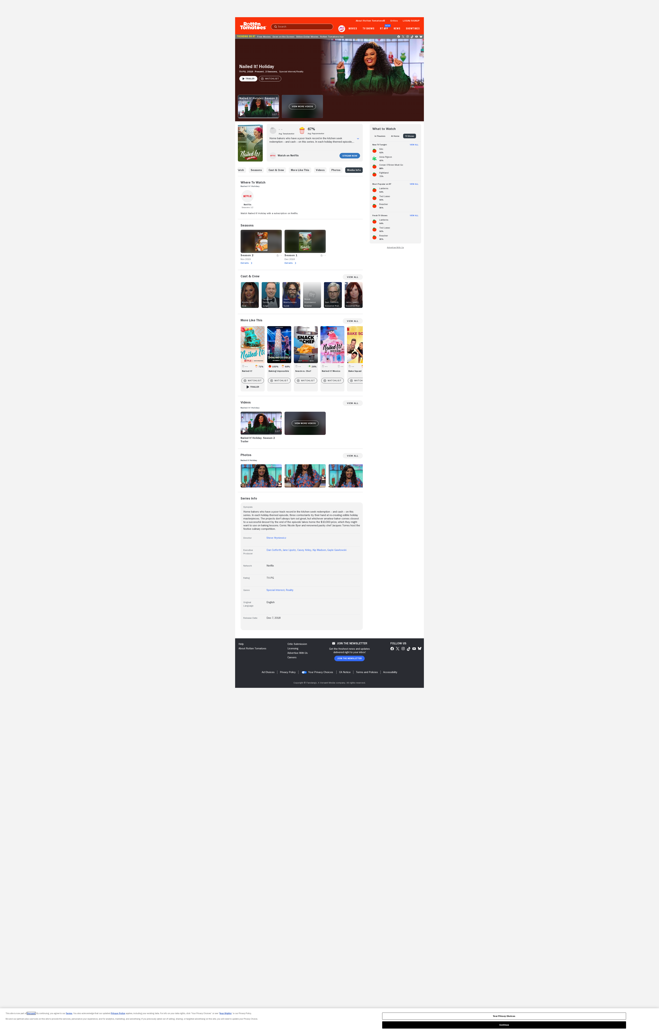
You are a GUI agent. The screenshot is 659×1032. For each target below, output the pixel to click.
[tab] (380, 136)
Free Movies (263, 36)
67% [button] (311, 129)
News (397, 28)
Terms (69, 1013)
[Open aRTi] (341, 28)
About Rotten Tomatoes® (370, 20)
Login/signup (411, 20)
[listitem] (395, 150)
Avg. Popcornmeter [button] (316, 133)
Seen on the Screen (283, 36)
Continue (504, 1025)
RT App (384, 28)
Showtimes (413, 28)
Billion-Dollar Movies (307, 36)
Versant (31, 1013)
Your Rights (225, 1013)
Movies (353, 28)
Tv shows (368, 28)
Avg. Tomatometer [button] (286, 134)
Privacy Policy (118, 1013)
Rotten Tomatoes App (332, 36)
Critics (394, 20)
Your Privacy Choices (320, 672)
